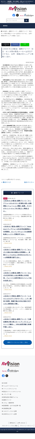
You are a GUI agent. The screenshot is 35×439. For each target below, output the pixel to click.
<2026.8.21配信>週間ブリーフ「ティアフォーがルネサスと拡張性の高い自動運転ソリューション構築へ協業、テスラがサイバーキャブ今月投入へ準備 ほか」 (17, 206)
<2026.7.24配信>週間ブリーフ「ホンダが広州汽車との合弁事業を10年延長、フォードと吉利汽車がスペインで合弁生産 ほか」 (17, 276)
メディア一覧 (7, 394)
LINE (25, 44)
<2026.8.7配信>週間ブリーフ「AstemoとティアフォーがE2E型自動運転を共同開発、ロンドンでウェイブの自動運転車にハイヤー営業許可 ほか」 (17, 230)
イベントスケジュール (10, 388)
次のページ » (29, 182)
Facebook (15, 44)
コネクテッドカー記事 (10, 411)
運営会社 (12, 423)
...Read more (7, 220)
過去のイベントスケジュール (12, 391)
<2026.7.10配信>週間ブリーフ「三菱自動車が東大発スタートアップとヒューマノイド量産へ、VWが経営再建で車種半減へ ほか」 (17, 323)
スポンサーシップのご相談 (10, 425)
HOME (5, 383)
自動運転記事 (7, 408)
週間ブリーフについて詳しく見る (17, 342)
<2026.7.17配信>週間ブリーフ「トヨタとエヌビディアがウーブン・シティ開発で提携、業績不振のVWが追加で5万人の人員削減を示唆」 (17, 300)
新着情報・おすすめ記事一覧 (12, 405)
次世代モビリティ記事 (10, 414)
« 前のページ (6, 182)
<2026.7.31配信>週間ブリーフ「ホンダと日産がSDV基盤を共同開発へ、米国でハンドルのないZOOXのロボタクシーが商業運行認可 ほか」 (17, 253)
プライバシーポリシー (26, 425)
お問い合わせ (21, 423)
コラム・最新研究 (8, 403)
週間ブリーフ (7, 400)
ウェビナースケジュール (10, 386)
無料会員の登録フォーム (10, 397)
